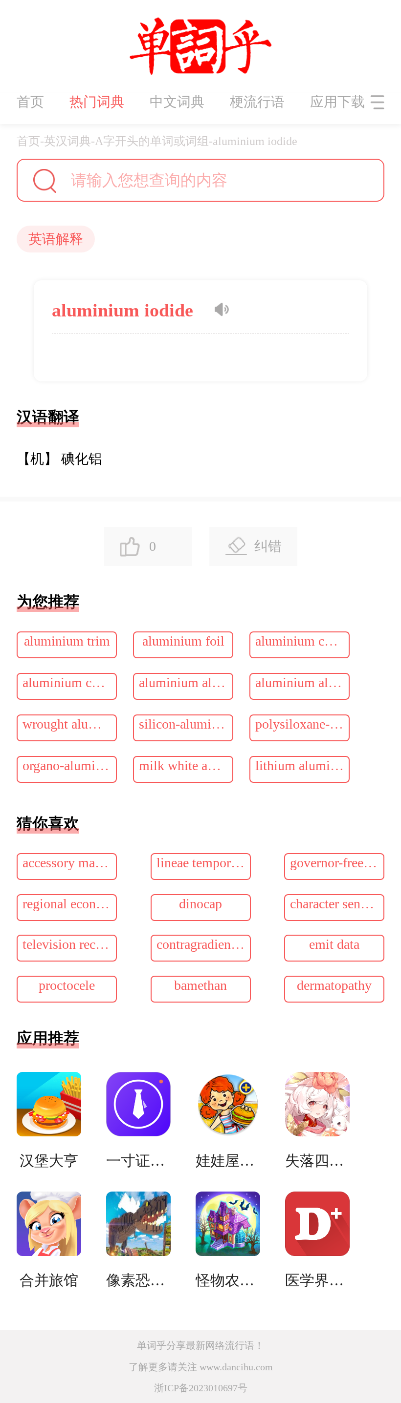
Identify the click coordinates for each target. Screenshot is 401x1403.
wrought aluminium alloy (69, 724)
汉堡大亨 (49, 1160)
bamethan (200, 985)
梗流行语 (257, 101)
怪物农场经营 (228, 1280)
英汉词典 (67, 141)
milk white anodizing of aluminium (186, 765)
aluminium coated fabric (69, 682)
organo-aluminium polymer (69, 765)
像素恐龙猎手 (138, 1280)
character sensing (336, 903)
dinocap (200, 903)
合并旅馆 (49, 1280)
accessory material (69, 862)
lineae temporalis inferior (203, 862)
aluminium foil (183, 641)
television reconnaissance (69, 944)
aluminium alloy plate (302, 682)
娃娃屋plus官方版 (228, 1160)
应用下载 (337, 101)
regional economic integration (69, 903)
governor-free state (337, 862)
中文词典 (177, 101)
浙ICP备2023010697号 (200, 1387)
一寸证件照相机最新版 (138, 1160)
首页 (30, 101)
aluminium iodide (255, 141)
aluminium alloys (186, 682)
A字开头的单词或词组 (152, 141)
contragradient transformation (203, 944)
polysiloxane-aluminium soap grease (302, 724)
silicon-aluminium (186, 724)
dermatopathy (334, 985)
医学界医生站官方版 (317, 1280)
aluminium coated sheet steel (302, 641)
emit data (334, 944)
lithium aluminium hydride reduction (302, 765)
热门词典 (96, 101)
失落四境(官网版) (317, 1160)
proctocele (67, 985)
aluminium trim (67, 641)
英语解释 (55, 239)
